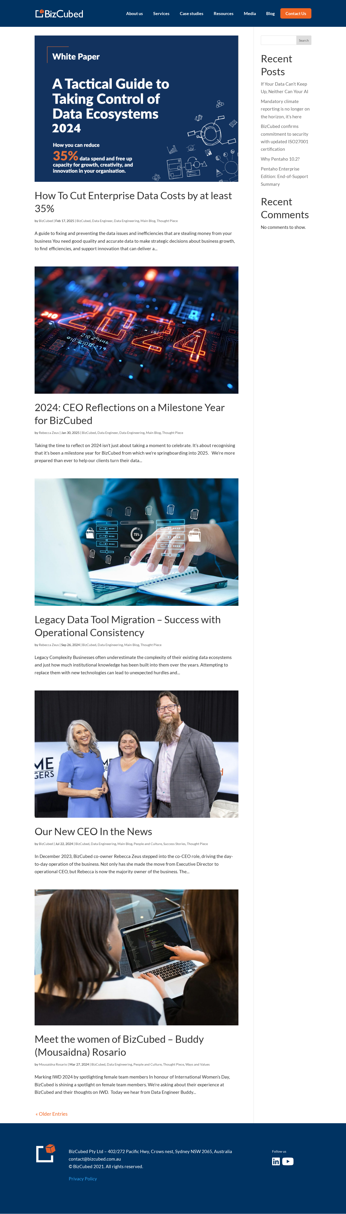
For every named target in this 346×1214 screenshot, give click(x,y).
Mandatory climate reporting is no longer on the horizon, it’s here (285, 109)
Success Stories (174, 844)
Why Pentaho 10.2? (280, 159)
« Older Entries (52, 1114)
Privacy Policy (83, 1178)
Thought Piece (167, 221)
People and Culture (148, 844)
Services (161, 13)
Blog (270, 13)
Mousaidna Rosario (53, 1064)
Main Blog (148, 221)
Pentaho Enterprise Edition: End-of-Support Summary (284, 176)
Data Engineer (102, 221)
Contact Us (296, 13)
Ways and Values (197, 1064)
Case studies (191, 13)
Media (250, 13)
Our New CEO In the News (93, 831)
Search (304, 40)
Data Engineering (126, 221)
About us (134, 13)
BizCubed (46, 221)
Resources (223, 13)
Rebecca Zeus (49, 433)
